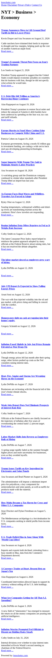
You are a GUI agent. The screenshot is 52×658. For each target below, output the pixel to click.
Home (4, 5)
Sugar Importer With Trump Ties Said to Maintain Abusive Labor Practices (21, 163)
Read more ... (7, 51)
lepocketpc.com (8, 2)
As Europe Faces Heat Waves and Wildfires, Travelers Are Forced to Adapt (22, 195)
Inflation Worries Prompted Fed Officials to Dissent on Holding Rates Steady (22, 630)
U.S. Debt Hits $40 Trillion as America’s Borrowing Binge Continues (20, 97)
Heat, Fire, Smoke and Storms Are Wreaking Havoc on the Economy (23, 377)
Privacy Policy (24, 5)
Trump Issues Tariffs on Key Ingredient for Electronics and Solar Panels (22, 469)
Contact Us (37, 5)
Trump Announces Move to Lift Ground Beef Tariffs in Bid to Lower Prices (23, 31)
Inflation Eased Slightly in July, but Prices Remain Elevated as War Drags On (25, 345)
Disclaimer (12, 5)
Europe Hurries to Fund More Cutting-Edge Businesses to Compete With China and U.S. (23, 131)
